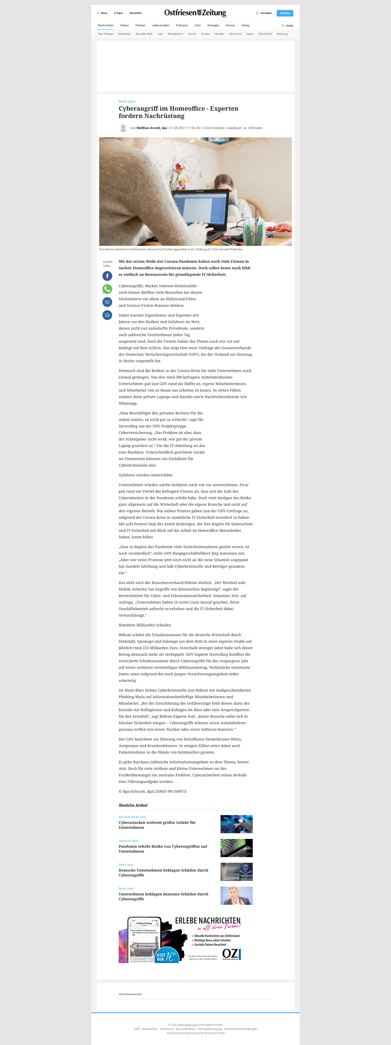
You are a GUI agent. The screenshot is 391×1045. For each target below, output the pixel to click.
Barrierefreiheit (186, 1029)
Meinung (282, 34)
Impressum (167, 1029)
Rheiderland (175, 34)
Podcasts (182, 25)
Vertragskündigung (210, 1029)
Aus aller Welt (144, 34)
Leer (160, 34)
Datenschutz (150, 1029)
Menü (103, 13)
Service (230, 25)
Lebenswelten (160, 25)
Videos (124, 25)
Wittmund (235, 34)
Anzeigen (213, 25)
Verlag (245, 25)
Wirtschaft (265, 34)
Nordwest (124, 34)
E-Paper (118, 13)
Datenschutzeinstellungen (240, 1029)
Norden (219, 34)
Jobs (197, 25)
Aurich (192, 34)
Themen (140, 25)
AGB (137, 1029)
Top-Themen (105, 34)
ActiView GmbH (214, 1033)
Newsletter (136, 13)
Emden (205, 34)
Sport (250, 34)
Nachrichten (105, 25)
